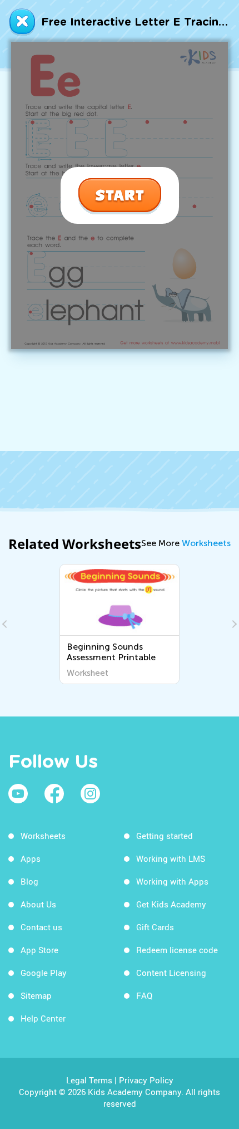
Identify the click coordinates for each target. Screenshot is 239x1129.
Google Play (44, 972)
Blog (29, 881)
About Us (38, 904)
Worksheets (206, 543)
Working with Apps (172, 881)
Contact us (41, 926)
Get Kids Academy (171, 904)
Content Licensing (171, 972)
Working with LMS (170, 858)
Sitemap (36, 995)
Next (232, 624)
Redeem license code (177, 949)
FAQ (144, 995)
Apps (31, 858)
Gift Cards (155, 926)
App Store (39, 949)
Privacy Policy (146, 1080)
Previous (6, 624)
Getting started (164, 835)
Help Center (43, 1018)
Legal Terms (89, 1080)
